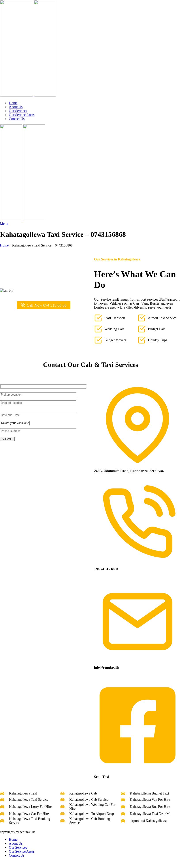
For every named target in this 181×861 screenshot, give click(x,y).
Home (4, 245)
